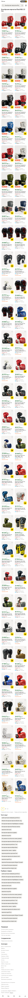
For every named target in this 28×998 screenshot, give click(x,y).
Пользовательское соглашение (8, 982)
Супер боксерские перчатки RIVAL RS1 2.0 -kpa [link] (20, 693)
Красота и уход (4, 962)
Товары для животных (6, 973)
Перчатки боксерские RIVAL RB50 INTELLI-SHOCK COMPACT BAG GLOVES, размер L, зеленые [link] (7, 535)
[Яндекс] (11, 993)
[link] (11, 818)
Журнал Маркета (5, 988)
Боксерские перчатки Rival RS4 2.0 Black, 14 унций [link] (20, 245)
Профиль (25, 996)
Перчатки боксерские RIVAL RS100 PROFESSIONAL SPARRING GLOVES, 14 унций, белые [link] (20, 772)
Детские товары (5, 977)
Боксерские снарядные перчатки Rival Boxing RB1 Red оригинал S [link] (7, 166)
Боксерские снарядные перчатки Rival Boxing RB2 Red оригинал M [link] (7, 33)
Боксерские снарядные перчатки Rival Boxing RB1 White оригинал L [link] (20, 139)
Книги (2, 967)
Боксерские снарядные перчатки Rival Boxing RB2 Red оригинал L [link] (20, 33)
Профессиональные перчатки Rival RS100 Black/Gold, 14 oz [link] (20, 535)
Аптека (2, 960)
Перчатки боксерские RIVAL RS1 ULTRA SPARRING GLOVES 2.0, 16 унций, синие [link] (7, 509)
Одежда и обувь (5, 956)
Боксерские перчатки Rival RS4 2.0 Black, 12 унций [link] (7, 245)
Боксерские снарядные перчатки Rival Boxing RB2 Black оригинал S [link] (20, 60)
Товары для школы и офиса (7, 969)
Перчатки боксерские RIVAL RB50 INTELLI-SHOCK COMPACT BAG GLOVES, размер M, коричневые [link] (20, 666)
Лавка (8, 996)
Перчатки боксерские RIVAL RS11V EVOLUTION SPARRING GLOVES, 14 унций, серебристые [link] (7, 640)
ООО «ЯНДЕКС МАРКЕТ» (10, 990)
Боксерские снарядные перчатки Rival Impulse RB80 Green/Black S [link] (7, 192)
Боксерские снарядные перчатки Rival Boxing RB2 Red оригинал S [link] (7, 60)
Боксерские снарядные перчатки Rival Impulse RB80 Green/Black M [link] (20, 192)
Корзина (19, 996)
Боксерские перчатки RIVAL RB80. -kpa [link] (7, 456)
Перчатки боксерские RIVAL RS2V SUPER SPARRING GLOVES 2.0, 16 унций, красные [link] (20, 377)
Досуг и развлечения (6, 946)
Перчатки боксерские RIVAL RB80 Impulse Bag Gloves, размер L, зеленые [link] (7, 614)
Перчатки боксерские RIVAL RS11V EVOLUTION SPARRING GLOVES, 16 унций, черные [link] (20, 588)
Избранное (14, 996)
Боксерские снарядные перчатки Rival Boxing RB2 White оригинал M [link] (7, 86)
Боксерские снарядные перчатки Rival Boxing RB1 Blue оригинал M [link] (7, 139)
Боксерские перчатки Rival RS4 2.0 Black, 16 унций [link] (7, 324)
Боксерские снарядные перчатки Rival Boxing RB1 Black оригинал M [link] (7, 113)
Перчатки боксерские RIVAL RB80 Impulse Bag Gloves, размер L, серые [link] (20, 614)
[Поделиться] (26, 5)
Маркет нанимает (5, 986)
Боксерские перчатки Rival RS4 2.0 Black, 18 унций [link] (20, 298)
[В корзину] (12, 27)
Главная (3, 996)
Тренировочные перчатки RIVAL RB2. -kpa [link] (7, 271)
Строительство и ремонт (6, 975)
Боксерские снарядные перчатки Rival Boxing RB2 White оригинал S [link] (20, 86)
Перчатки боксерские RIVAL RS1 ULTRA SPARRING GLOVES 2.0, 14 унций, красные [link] (20, 482)
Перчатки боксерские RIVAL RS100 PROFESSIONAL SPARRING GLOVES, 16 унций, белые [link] (20, 719)
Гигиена (3, 952)
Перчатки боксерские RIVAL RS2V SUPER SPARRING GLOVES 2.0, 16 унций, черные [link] (20, 403)
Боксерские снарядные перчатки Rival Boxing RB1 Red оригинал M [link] (20, 113)
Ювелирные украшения (6, 979)
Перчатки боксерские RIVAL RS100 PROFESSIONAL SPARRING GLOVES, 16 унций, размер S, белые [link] (7, 798)
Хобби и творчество (5, 963)
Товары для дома (5, 958)
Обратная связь (4, 984)
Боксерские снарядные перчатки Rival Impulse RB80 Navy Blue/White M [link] (20, 218)
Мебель (3, 948)
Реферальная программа (6, 940)
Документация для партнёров (8, 933)
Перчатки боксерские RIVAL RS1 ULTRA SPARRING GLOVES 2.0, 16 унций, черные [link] (7, 403)
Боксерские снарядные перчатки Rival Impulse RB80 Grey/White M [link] (7, 218)
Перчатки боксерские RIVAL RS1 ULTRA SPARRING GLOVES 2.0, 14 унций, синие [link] (20, 324)
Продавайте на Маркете (6, 931)
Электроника (4, 954)
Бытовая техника (5, 950)
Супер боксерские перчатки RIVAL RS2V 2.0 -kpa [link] (20, 350)
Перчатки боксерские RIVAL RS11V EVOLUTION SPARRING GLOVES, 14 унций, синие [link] (7, 692)
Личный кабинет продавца (7, 929)
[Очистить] (22, 5)
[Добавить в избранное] (12, 14)
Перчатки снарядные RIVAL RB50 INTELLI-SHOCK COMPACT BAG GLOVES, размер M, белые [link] (7, 745)
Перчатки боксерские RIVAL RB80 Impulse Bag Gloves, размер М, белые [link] (20, 509)
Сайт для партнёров (5, 935)
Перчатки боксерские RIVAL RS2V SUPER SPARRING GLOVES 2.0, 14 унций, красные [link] (7, 429)
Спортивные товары (5, 971)
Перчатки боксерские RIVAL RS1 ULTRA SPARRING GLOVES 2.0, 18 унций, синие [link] (7, 561)
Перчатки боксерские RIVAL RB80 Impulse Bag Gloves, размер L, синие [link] (7, 482)
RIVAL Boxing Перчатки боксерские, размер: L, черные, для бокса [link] (20, 640)
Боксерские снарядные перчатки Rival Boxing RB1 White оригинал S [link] (20, 166)
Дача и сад (3, 965)
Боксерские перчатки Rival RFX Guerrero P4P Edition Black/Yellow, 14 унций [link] (20, 561)
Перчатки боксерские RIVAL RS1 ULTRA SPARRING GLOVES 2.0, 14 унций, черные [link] (7, 351)
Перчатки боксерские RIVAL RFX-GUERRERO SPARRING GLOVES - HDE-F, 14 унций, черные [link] (7, 666)
